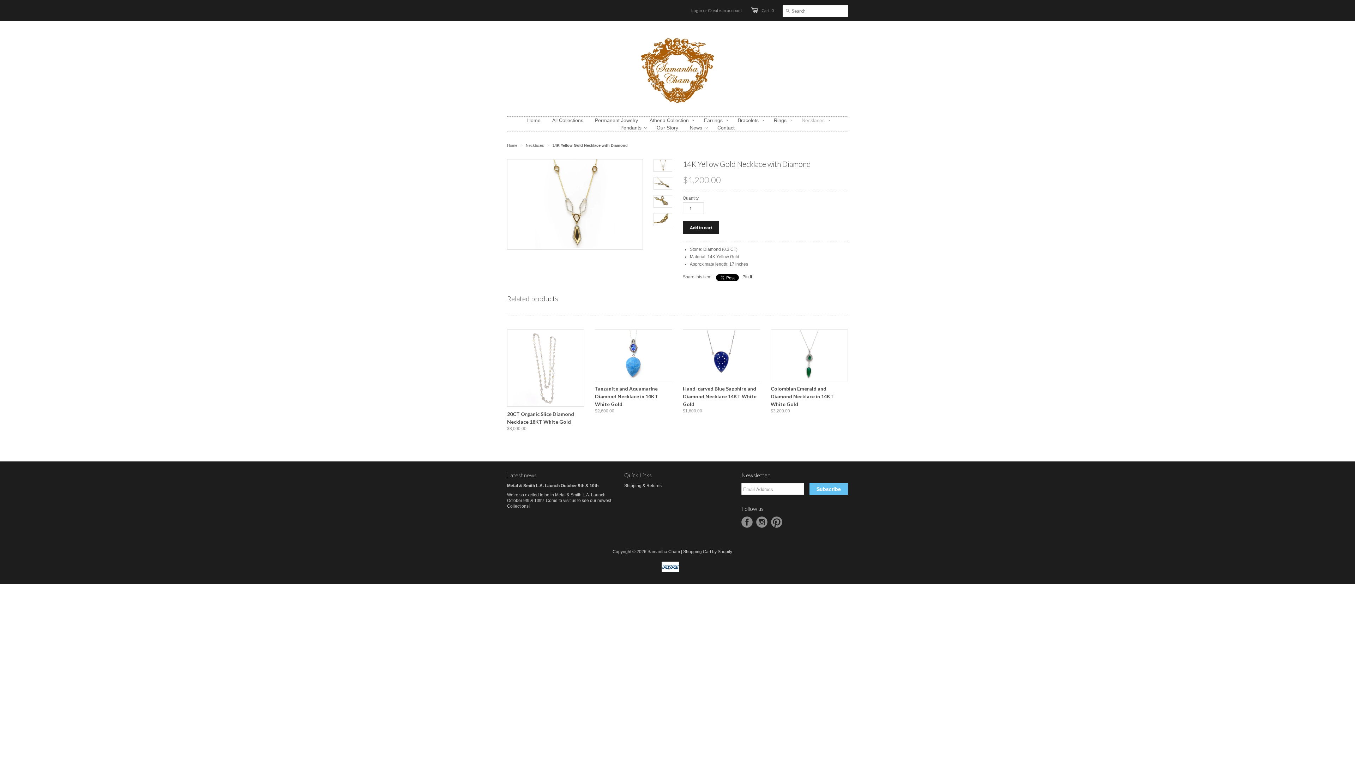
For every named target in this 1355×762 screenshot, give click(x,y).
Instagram (761, 522)
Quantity (691, 198)
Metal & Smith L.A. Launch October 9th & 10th (552, 485)
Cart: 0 (767, 10)
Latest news (522, 475)
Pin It (747, 276)
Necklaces (535, 145)
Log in (696, 10)
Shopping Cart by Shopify (707, 551)
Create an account (725, 10)
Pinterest (776, 522)
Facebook (747, 522)
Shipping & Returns (643, 485)
